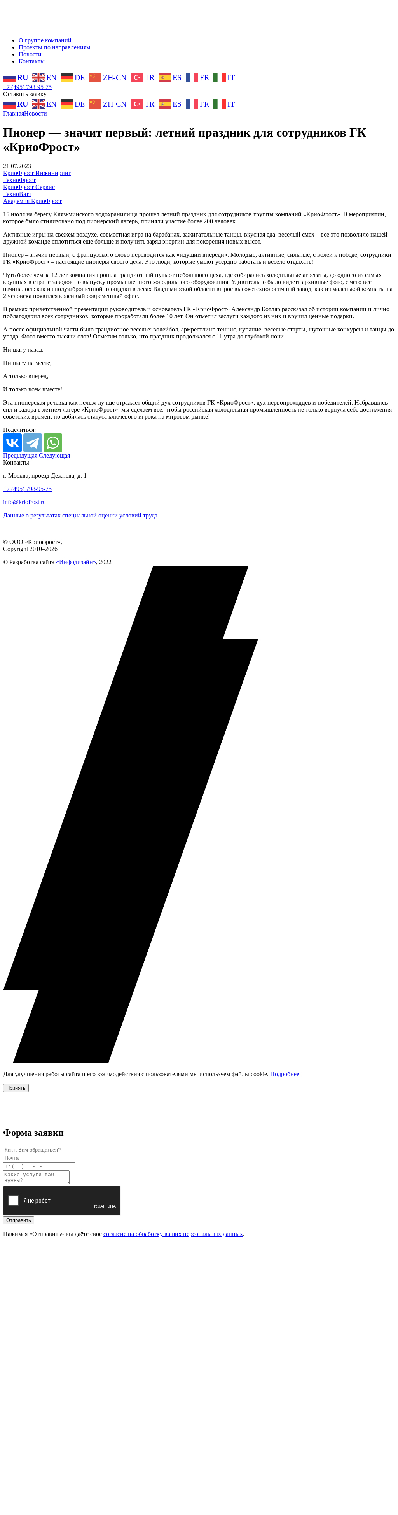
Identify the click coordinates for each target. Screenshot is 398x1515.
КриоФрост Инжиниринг (37, 173)
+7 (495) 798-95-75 (27, 87)
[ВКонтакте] (12, 442)
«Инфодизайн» (76, 562)
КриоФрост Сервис (29, 187)
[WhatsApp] (53, 442)
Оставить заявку (25, 94)
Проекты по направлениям (54, 47)
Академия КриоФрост (32, 201)
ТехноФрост (19, 180)
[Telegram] (32, 442)
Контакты (32, 61)
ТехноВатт (17, 194)
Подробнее (284, 1074)
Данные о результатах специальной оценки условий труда (80, 515)
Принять (16, 1088)
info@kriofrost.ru (24, 502)
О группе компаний (45, 40)
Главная (13, 113)
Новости (30, 54)
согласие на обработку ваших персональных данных (173, 1234)
